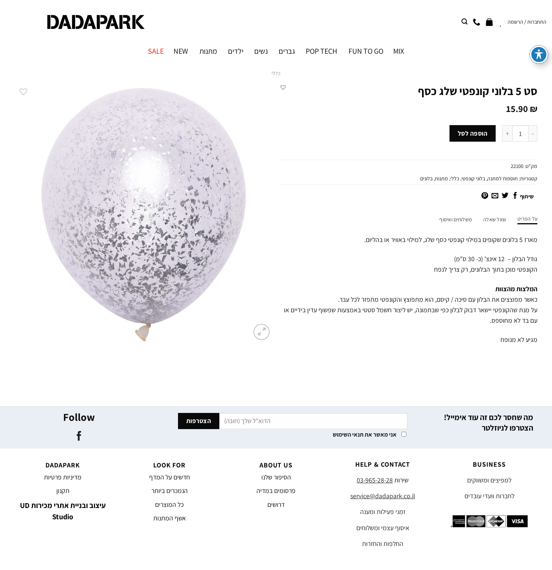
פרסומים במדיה (276, 490)
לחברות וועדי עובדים (489, 495)
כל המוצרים (169, 504)
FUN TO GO (365, 51)
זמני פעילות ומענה (383, 511)
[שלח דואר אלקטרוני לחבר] (495, 196)
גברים (287, 51)
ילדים (235, 51)
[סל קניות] (489, 21)
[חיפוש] (465, 21)
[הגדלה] (261, 332)
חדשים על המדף (169, 477)
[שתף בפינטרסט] (484, 196)
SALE (156, 51)
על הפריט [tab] (527, 218)
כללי (276, 73)
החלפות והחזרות (382, 543)
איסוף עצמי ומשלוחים (382, 527)
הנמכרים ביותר (169, 490)
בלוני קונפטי (473, 178)
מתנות (208, 51)
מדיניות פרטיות (62, 477)
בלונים (426, 178)
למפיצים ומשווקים (489, 480)
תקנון (62, 490)
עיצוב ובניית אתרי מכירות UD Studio (63, 511)
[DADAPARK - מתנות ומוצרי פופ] (96, 22)
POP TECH (321, 51)
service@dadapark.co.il (382, 495)
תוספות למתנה (502, 178)
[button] (283, 87)
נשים (261, 51)
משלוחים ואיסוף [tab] (455, 219)
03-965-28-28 (375, 480)
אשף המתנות (169, 518)
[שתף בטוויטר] (505, 196)
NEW (180, 51)
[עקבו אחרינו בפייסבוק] (78, 436)
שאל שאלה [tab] (494, 219)
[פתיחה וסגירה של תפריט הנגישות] (539, 54)
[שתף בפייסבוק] (515, 196)
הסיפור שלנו (276, 477)
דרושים (276, 504)
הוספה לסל (473, 133)
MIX (398, 51)
